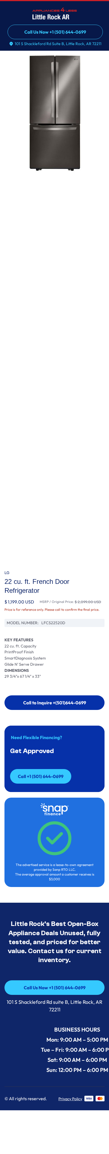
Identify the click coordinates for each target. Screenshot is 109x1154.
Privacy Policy (70, 1098)
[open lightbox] (54, 113)
